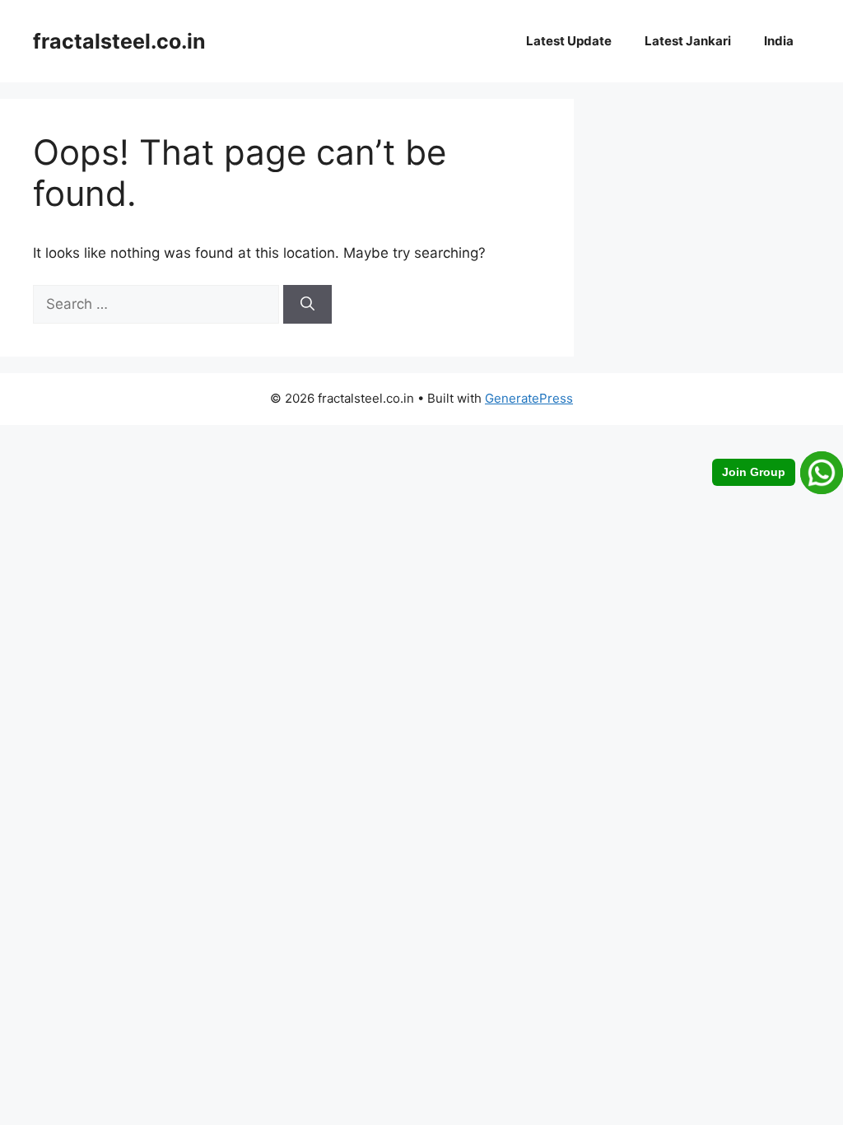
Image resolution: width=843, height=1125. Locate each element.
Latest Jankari (688, 41)
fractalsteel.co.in (119, 41)
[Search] (307, 304)
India (779, 41)
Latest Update (569, 41)
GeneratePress (529, 398)
